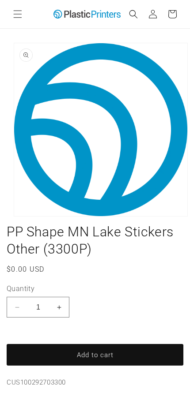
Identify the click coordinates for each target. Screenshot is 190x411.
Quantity (20, 288)
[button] (17, 14)
